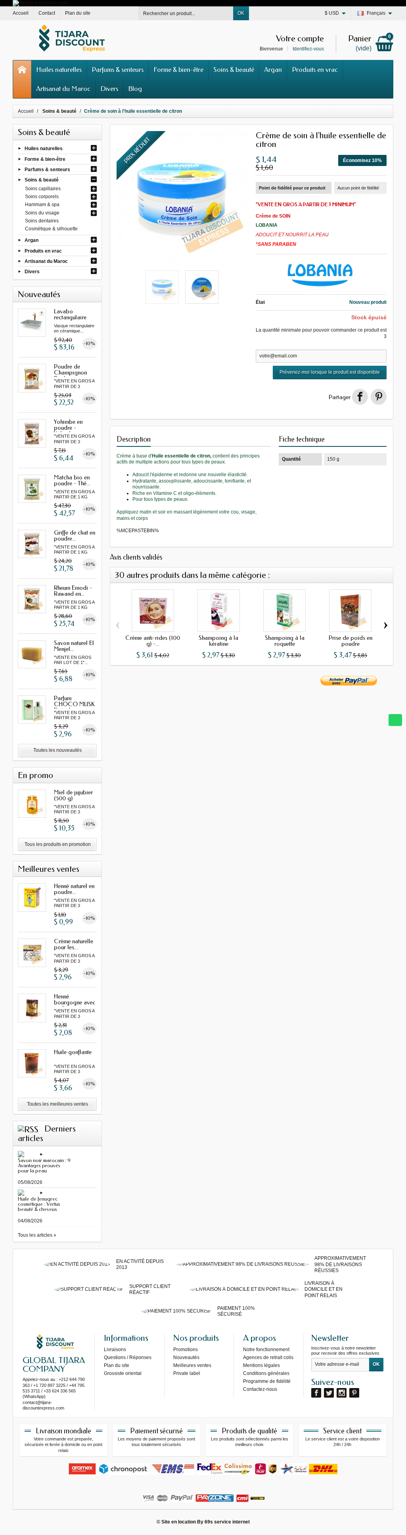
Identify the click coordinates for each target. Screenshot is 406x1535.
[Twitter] (329, 1393)
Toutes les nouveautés (57, 750)
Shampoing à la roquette (284, 640)
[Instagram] (342, 1393)
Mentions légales (261, 1365)
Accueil (26, 111)
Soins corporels (42, 196)
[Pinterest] (379, 397)
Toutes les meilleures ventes (57, 1104)
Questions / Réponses (127, 1357)
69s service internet (227, 1522)
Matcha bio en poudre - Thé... (72, 480)
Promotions (185, 1349)
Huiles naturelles (59, 69)
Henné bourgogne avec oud (74, 1002)
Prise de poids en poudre (350, 640)
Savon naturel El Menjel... (74, 646)
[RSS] (28, 1129)
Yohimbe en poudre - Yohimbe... (68, 427)
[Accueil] (22, 79)
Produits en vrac (315, 69)
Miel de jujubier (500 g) (73, 795)
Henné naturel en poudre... (74, 889)
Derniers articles (47, 1133)
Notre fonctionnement (266, 1349)
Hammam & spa (42, 204)
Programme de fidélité (267, 1381)
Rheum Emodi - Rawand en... (73, 590)
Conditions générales (266, 1373)
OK (240, 13)
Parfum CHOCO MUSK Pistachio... (74, 704)
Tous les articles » (37, 1235)
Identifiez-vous (308, 48)
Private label (186, 1373)
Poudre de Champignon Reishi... (70, 372)
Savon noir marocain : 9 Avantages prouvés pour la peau (44, 1165)
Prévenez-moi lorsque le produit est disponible (330, 372)
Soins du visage (42, 213)
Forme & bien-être (178, 69)
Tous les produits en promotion (58, 844)
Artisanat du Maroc (63, 89)
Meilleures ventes (192, 1365)
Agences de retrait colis (268, 1357)
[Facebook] (316, 1393)
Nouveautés (186, 1357)
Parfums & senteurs (118, 69)
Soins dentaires (42, 221)
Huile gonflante (73, 1052)
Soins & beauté (233, 69)
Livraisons (115, 1349)
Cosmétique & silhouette (51, 229)
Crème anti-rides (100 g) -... (152, 640)
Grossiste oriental (123, 1373)
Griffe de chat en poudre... (74, 535)
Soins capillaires (43, 188)
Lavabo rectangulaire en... (70, 317)
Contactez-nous (260, 1389)
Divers (109, 89)
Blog (135, 89)
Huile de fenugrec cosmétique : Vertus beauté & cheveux (39, 1204)
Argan (273, 69)
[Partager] (360, 397)
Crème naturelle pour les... (73, 944)
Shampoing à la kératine (218, 640)
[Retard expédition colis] (41, 3)
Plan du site (116, 1365)
